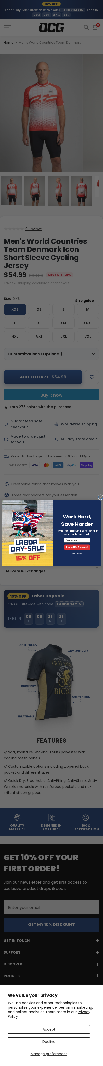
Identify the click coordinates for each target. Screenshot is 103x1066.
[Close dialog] (100, 497)
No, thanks (77, 553)
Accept (49, 1029)
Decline (49, 1041)
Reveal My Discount (77, 546)
